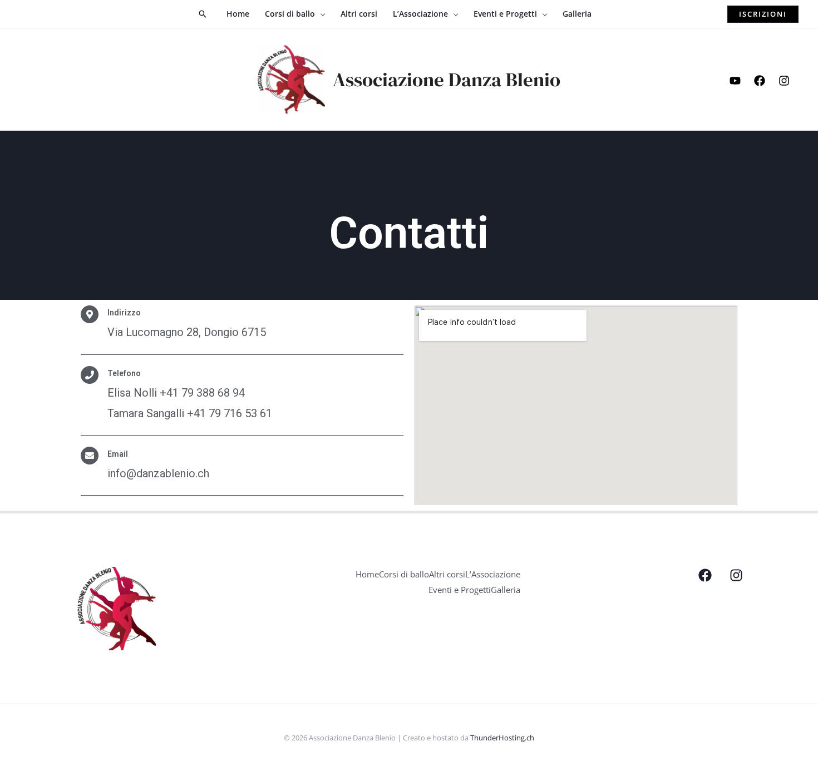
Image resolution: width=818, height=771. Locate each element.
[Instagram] (784, 80)
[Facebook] (759, 80)
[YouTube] (735, 80)
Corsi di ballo (404, 574)
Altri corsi (447, 574)
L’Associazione (492, 574)
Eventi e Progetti (459, 589)
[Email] (89, 455)
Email (117, 453)
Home (367, 574)
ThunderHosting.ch (502, 738)
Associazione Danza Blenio (446, 79)
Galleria (505, 589)
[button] (203, 14)
